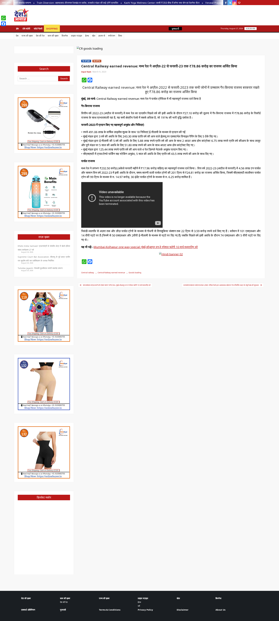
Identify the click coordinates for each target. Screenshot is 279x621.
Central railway (87, 272)
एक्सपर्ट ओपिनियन (28, 609)
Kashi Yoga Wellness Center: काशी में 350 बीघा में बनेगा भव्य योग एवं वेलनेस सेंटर (142, 2)
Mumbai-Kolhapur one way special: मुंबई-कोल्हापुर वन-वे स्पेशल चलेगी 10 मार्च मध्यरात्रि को (146, 247)
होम (17, 28)
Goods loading (135, 272)
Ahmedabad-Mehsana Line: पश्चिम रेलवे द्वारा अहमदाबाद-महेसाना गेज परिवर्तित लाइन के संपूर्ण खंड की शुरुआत (221, 285)
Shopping (52, 28)
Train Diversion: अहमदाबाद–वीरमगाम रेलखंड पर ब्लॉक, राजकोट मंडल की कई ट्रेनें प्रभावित (57, 2)
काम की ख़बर (53, 35)
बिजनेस (65, 35)
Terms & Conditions (109, 609)
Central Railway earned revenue (111, 272)
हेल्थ (87, 35)
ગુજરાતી (175, 28)
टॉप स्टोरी (26, 28)
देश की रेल (40, 35)
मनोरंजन (111, 35)
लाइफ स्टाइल (76, 35)
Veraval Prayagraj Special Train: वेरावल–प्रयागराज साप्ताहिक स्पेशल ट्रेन (220, 2)
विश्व (120, 35)
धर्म (139, 605)
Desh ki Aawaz (54, 15)
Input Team (86, 72)
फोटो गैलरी (38, 28)
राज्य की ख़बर (27, 35)
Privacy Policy (145, 609)
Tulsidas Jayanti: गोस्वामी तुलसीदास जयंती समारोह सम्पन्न (40, 268)
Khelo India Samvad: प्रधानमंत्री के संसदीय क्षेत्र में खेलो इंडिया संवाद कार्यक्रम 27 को (44, 248)
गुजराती (63, 609)
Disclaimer (182, 609)
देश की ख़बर (86, 61)
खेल (93, 35)
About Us (220, 609)
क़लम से (101, 35)
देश (17, 35)
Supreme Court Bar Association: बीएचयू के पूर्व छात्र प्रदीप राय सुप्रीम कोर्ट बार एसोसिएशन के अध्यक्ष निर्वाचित (44, 258)
